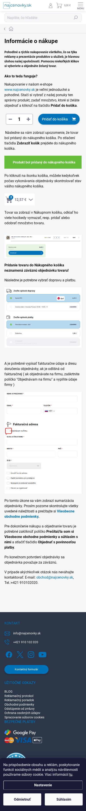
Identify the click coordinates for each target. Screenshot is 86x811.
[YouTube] (42, 654)
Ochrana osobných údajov (22, 713)
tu (70, 774)
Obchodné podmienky (19, 704)
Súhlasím (63, 799)
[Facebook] (8, 654)
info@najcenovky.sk (27, 633)
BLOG (8, 691)
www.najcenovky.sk (19, 90)
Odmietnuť (22, 799)
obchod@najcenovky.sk (54, 577)
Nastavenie (43, 785)
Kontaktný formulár (26, 669)
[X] (19, 654)
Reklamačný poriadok (19, 700)
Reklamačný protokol (18, 696)
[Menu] (80, 5)
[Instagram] (30, 654)
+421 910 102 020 (25, 642)
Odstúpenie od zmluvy (19, 708)
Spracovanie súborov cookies (24, 717)
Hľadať (76, 17)
